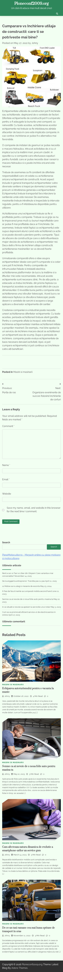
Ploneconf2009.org (31, 3)
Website (6, 493)
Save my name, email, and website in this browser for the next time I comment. (34, 509)
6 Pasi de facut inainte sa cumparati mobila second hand (27, 591)
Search (6, 542)
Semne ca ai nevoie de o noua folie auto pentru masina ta (27, 599)
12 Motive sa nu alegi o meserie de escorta (21, 586)
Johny (35, 43)
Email (6, 479)
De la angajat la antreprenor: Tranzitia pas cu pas (23, 581)
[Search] (57, 13)
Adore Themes (19, 968)
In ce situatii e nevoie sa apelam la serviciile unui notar (26, 607)
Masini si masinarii (22, 372)
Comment (8, 426)
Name (6, 465)
